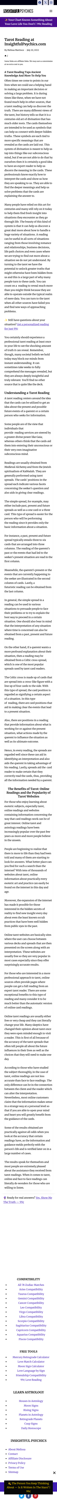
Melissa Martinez (15, 50)
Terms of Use (16, 1467)
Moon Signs (31, 1405)
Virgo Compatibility (31, 1312)
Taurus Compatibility (31, 1294)
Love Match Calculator (31, 1361)
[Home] (5, 55)
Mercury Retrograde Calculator (31, 1357)
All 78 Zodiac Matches (31, 1285)
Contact (13, 1453)
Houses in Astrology (31, 1401)
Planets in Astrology (31, 1414)
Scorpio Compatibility (31, 1321)
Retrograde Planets (31, 1419)
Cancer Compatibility (31, 1303)
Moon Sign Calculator (31, 1366)
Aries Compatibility (31, 1289)
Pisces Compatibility (31, 1339)
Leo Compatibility (31, 1307)
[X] (45, 2)
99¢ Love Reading (31, 1379)
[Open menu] (51, 11)
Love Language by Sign (31, 1370)
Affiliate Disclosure (19, 1458)
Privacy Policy (16, 1463)
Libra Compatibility (31, 1316)
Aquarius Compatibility (31, 1334)
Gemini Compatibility (31, 1298)
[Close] (54, 1472)
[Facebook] (39, 2)
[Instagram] (51, 2)
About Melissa (16, 1449)
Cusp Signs (31, 1423)
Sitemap (13, 1472)
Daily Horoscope (31, 1428)
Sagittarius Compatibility (31, 1325)
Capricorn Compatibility (31, 1330)
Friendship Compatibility (31, 1375)
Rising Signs (31, 1410)
